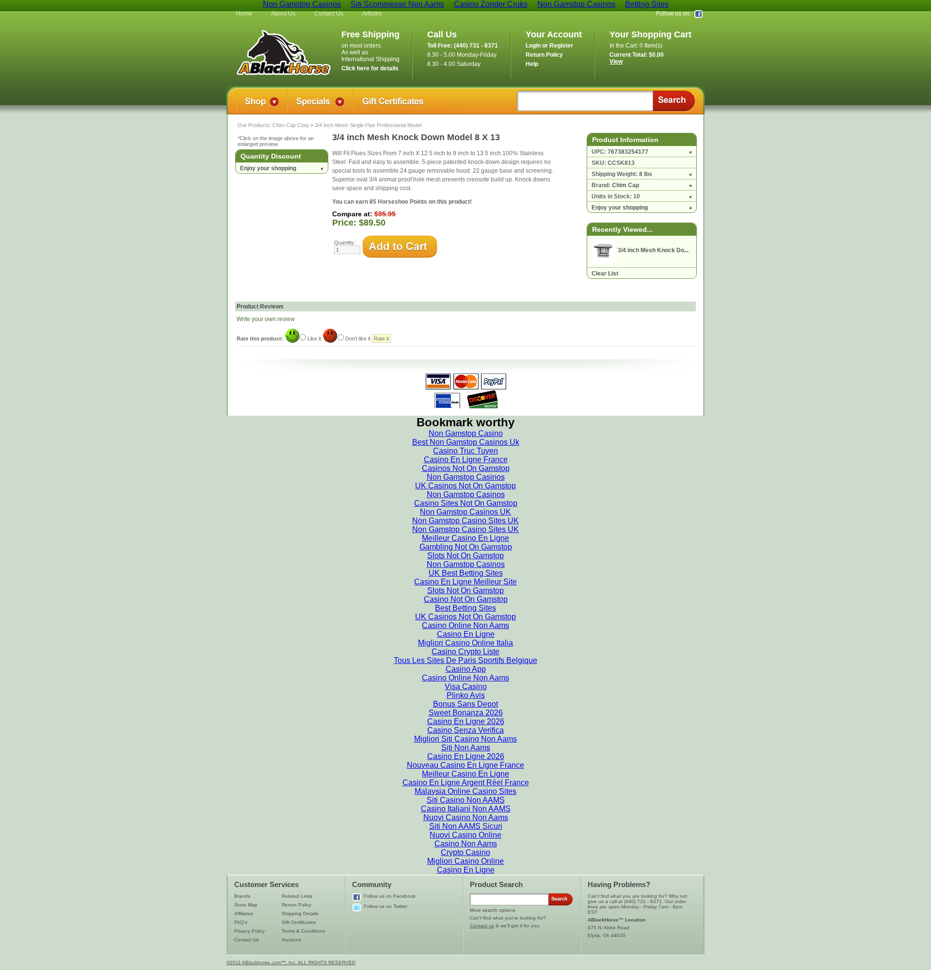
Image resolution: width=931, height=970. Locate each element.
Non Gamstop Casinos (466, 477)
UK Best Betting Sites (466, 573)
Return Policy (296, 904)
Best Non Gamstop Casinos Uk (465, 442)
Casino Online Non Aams (465, 625)
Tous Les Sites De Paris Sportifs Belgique (465, 660)
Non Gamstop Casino (466, 433)
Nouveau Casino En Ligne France (465, 765)
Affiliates (243, 913)
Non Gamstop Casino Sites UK (465, 521)
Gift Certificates (299, 922)
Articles (372, 13)
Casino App (466, 669)
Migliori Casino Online (465, 861)
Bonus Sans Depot (465, 704)
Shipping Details (300, 913)
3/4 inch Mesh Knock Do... (653, 250)
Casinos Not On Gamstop (466, 468)
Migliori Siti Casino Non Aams (465, 739)
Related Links (297, 896)
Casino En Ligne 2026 (465, 721)
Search (674, 101)
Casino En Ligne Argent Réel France (465, 782)
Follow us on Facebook (390, 896)
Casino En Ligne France (466, 459)
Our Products (254, 125)
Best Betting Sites (465, 608)
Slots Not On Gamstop (465, 555)
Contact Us (328, 13)
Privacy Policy (249, 931)
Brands (242, 896)
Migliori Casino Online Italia (465, 643)
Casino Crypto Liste (465, 651)
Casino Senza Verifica (465, 730)
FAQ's (240, 922)
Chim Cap (625, 185)
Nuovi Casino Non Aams (465, 817)
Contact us (482, 925)
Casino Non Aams (465, 844)
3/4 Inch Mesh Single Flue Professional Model (368, 125)
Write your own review (266, 319)
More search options (492, 910)
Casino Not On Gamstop (466, 599)
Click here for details (370, 68)
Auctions (291, 939)
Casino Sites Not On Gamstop (465, 503)
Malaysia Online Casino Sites (465, 791)
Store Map (245, 904)
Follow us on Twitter (385, 906)
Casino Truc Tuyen (465, 451)
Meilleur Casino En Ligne (465, 538)
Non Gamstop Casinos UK (465, 512)
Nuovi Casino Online (465, 835)
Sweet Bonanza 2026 (466, 713)
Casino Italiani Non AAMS (466, 809)
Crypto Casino (465, 852)
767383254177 (628, 151)
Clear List (605, 273)
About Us (283, 13)
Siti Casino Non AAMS (466, 800)
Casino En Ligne (466, 634)
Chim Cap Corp (291, 125)
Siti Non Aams (465, 748)
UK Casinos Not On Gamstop (465, 486)
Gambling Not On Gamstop (465, 547)
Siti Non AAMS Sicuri (465, 826)
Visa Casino (466, 686)
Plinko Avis (466, 695)
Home (244, 13)
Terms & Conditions (303, 931)
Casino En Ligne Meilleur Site (465, 582)
